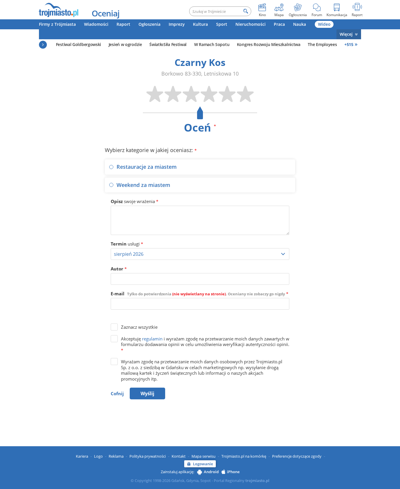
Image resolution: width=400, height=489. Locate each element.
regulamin (152, 339)
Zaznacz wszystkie (139, 327)
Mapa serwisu (204, 456)
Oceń (200, 127)
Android (211, 471)
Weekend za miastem (143, 184)
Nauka (299, 24)
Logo (98, 456)
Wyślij (147, 393)
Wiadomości (96, 24)
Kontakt (179, 456)
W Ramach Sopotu (212, 44)
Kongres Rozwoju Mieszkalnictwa (268, 44)
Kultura (200, 24)
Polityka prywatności (147, 456)
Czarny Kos (200, 62)
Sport (221, 24)
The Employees (322, 44)
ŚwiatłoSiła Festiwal (168, 44)
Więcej (346, 34)
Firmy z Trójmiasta (57, 24)
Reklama (116, 456)
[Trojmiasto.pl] (58, 9)
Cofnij (117, 393)
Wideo (324, 24)
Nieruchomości (250, 24)
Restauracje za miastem (147, 166)
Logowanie (203, 463)
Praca (279, 24)
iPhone (233, 471)
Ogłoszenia (149, 24)
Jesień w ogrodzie (125, 44)
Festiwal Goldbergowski (78, 44)
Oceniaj (105, 13)
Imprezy (177, 24)
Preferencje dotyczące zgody (297, 456)
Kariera (82, 456)
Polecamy (43, 45)
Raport (123, 24)
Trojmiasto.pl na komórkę (243, 456)
